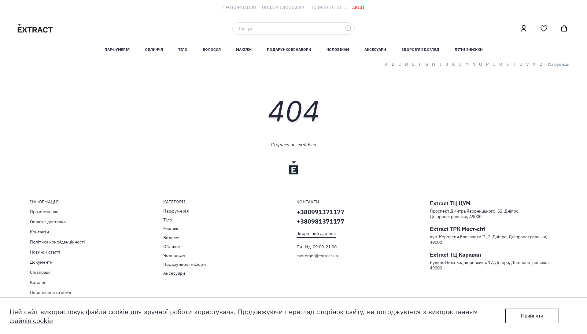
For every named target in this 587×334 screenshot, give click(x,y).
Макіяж (244, 49)
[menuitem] (239, 7)
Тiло (182, 49)
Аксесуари (375, 49)
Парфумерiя (117, 49)
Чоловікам (338, 49)
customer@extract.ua (317, 255)
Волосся (212, 49)
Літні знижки (469, 49)
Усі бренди (558, 64)
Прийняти (532, 315)
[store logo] (64, 28)
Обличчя (154, 49)
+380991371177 (320, 212)
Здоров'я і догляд (420, 49)
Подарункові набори (289, 49)
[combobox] (293, 28)
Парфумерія (176, 211)
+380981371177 (320, 221)
